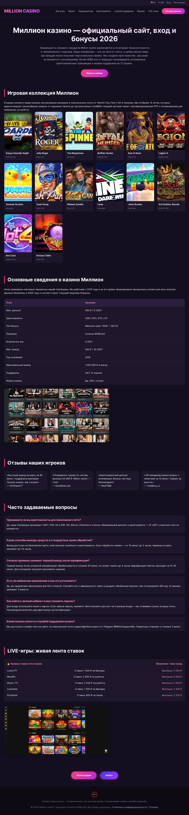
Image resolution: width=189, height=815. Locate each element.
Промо (71, 11)
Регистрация (179, 3)
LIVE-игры (153, 11)
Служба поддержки (124, 11)
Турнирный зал (85, 11)
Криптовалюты (103, 11)
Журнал (141, 11)
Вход (169, 3)
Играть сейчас (94, 73)
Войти (109, 775)
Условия (153, 807)
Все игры (60, 11)
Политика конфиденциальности (129, 807)
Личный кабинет (173, 11)
